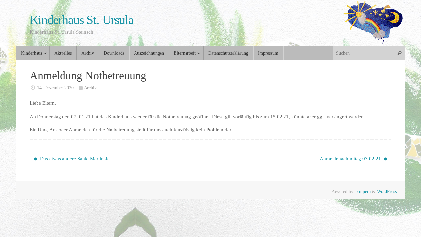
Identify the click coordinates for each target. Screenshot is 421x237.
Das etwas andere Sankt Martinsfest (76, 158)
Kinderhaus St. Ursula (82, 20)
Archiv (90, 87)
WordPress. (387, 191)
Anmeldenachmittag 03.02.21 (351, 158)
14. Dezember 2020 (55, 87)
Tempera (363, 191)
